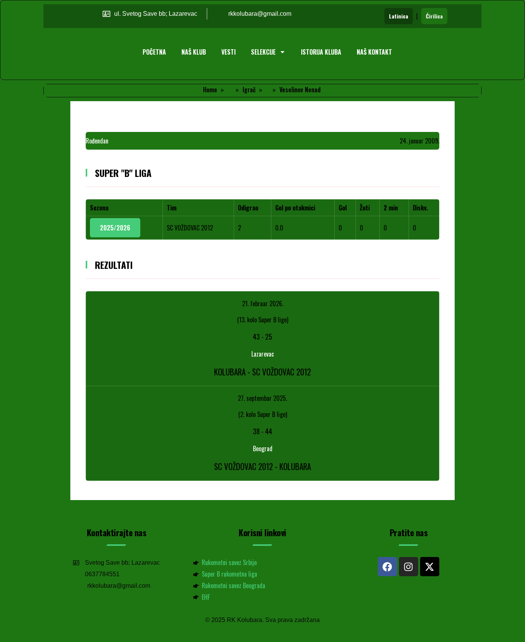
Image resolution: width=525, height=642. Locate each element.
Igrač (249, 89)
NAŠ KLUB (193, 52)
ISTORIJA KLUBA (321, 52)
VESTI (228, 52)
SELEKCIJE (263, 52)
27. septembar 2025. (262, 398)
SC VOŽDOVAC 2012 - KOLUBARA (262, 466)
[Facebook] (387, 566)
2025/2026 (115, 227)
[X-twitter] (429, 566)
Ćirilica (434, 16)
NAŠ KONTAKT (374, 52)
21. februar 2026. (262, 303)
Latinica (398, 16)
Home (210, 89)
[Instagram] (408, 566)
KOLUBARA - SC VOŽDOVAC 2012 (262, 372)
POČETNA (154, 52)
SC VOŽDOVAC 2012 (190, 227)
